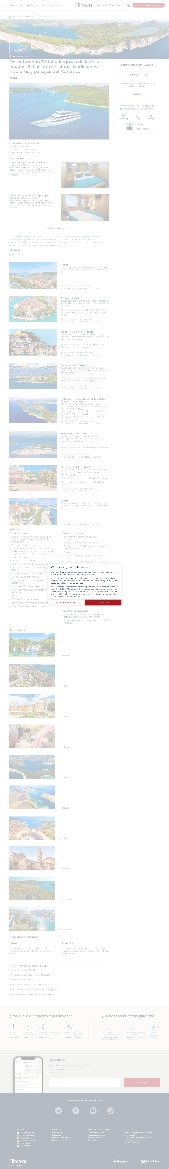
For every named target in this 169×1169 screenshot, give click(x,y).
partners (65, 572)
